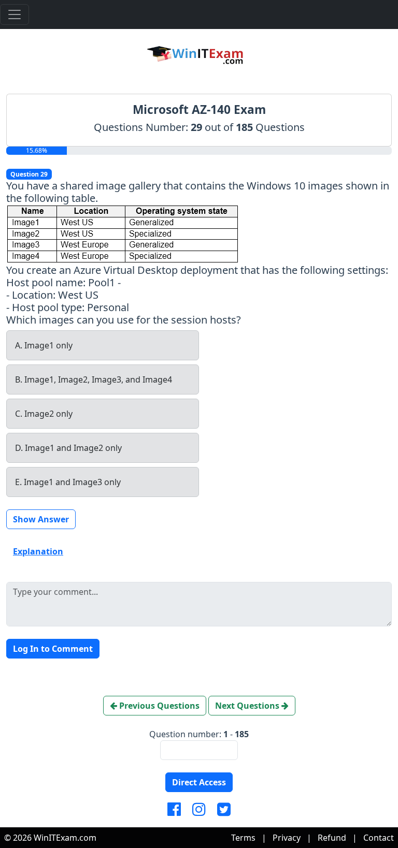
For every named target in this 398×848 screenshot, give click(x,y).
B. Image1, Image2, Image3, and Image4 (93, 379)
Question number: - (199, 734)
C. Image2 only (44, 413)
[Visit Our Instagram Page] (199, 809)
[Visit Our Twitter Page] (223, 809)
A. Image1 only (44, 345)
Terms (243, 837)
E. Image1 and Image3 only (68, 482)
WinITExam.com (65, 837)
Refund (332, 837)
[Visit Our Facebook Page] (174, 809)
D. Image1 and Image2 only (68, 448)
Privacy (287, 837)
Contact (378, 837)
